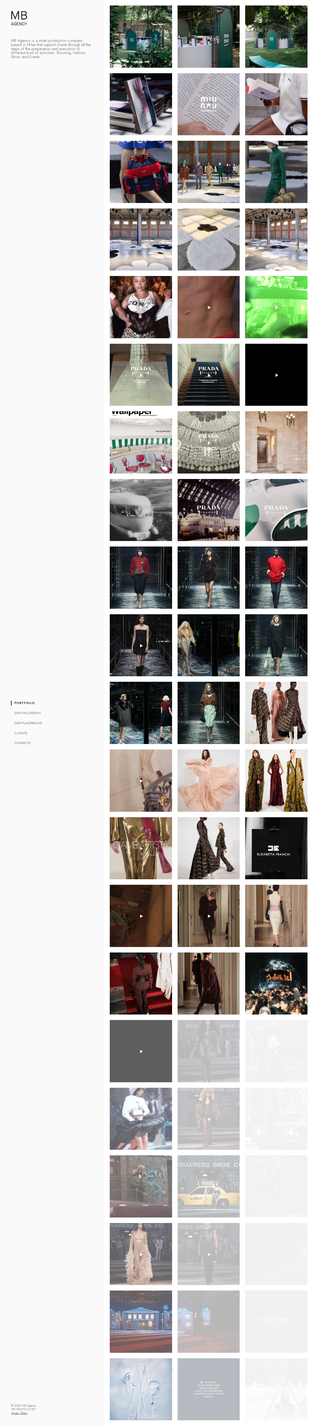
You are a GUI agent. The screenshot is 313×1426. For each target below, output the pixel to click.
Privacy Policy (19, 1413)
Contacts (22, 743)
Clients (20, 733)
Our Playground (28, 723)
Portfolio (24, 703)
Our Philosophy (27, 713)
